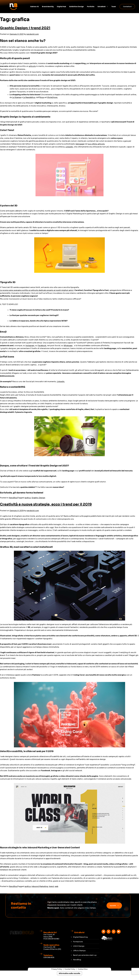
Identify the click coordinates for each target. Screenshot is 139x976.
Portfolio (90, 7)
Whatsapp (68, 345)
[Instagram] (114, 931)
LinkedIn (69, 147)
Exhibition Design (76, 7)
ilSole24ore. (52, 97)
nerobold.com (32, 34)
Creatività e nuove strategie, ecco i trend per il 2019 (46, 504)
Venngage (79, 144)
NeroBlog (13, 498)
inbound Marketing (39, 886)
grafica (28, 498)
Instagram (30, 345)
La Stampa (16, 97)
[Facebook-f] (108, 931)
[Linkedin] (103, 931)
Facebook (42, 345)
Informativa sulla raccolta (69, 973)
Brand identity (48, 7)
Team (113, 7)
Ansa (42, 97)
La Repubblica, (29, 97)
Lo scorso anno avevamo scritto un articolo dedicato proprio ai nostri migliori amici (37, 290)
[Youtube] (119, 931)
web (56, 886)
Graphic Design (38, 498)
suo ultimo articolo (96, 144)
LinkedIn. (61, 381)
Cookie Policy (70, 969)
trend (51, 886)
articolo (32, 66)
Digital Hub (61, 7)
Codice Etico (83, 969)
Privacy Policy (56, 969)
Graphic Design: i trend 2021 (25, 28)
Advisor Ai (34, 7)
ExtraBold (101, 7)
